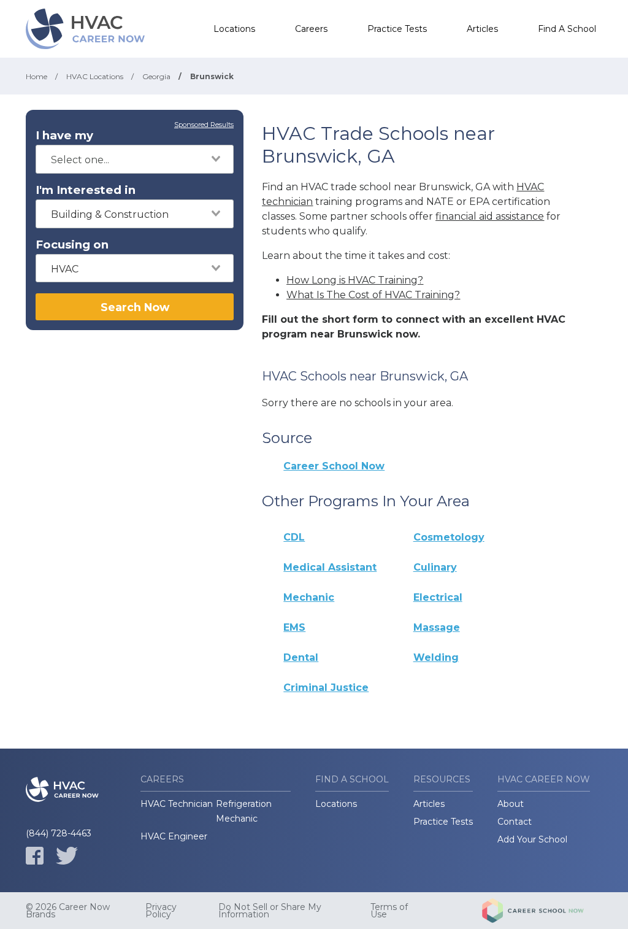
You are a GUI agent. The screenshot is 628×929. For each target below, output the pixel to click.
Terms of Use (389, 910)
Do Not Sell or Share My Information (269, 910)
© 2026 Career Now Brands (68, 910)
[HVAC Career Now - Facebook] (35, 856)
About (510, 803)
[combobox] (134, 159)
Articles (482, 28)
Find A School (567, 28)
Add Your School (532, 839)
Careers (311, 28)
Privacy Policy (161, 910)
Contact (514, 821)
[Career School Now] (542, 910)
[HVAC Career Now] (87, 29)
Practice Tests (397, 28)
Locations (234, 28)
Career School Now (334, 466)
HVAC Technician (176, 803)
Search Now (135, 307)
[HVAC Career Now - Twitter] (67, 856)
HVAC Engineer (173, 836)
